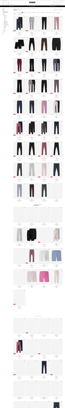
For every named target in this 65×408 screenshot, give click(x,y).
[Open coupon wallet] (53, 2)
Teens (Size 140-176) (19, 8)
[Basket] (62, 2)
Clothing (24, 8)
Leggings (33, 8)
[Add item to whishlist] (24, 16)
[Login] (55, 2)
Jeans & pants (27, 8)
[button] (56, 9)
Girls (15, 8)
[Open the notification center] (57, 2)
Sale (17, 12)
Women (3, 2)
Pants (30, 8)
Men (6, 2)
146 (35, 8)
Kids (8, 2)
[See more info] (19, 35)
